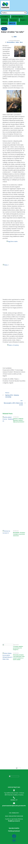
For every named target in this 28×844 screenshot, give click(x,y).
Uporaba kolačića (14, 828)
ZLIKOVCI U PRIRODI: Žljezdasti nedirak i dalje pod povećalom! (18, 420)
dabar (17, 42)
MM (15, 37)
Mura (21, 42)
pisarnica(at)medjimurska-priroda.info (14, 805)
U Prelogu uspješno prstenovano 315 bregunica (18, 648)
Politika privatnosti (14, 831)
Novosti (4, 29)
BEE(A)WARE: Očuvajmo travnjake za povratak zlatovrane (19, 534)
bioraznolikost (11, 42)
